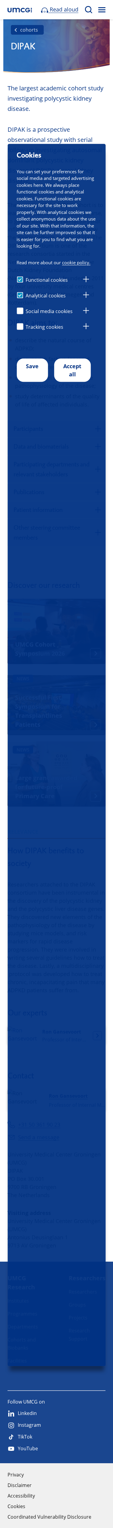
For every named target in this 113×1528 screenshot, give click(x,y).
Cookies (16, 1506)
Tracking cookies (44, 326)
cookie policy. (76, 262)
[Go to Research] (20, 10)
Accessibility (21, 1495)
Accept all (72, 370)
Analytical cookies (46, 295)
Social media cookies (49, 311)
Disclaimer (20, 1485)
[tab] (86, 279)
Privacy (16, 1474)
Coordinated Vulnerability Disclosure (49, 1517)
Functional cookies (47, 279)
